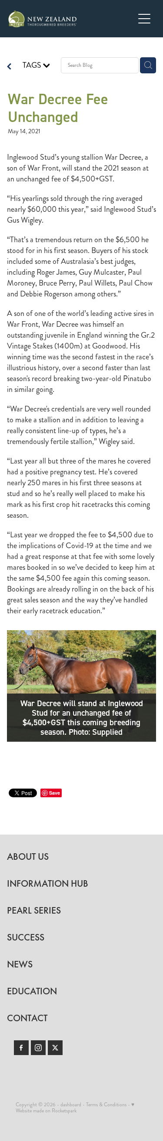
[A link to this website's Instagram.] (38, 1047)
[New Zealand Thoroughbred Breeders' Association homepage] (71, 18)
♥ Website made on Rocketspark (75, 1108)
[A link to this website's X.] (55, 1047)
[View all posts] (9, 67)
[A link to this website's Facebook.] (21, 1047)
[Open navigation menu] (144, 18)
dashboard (70, 1104)
